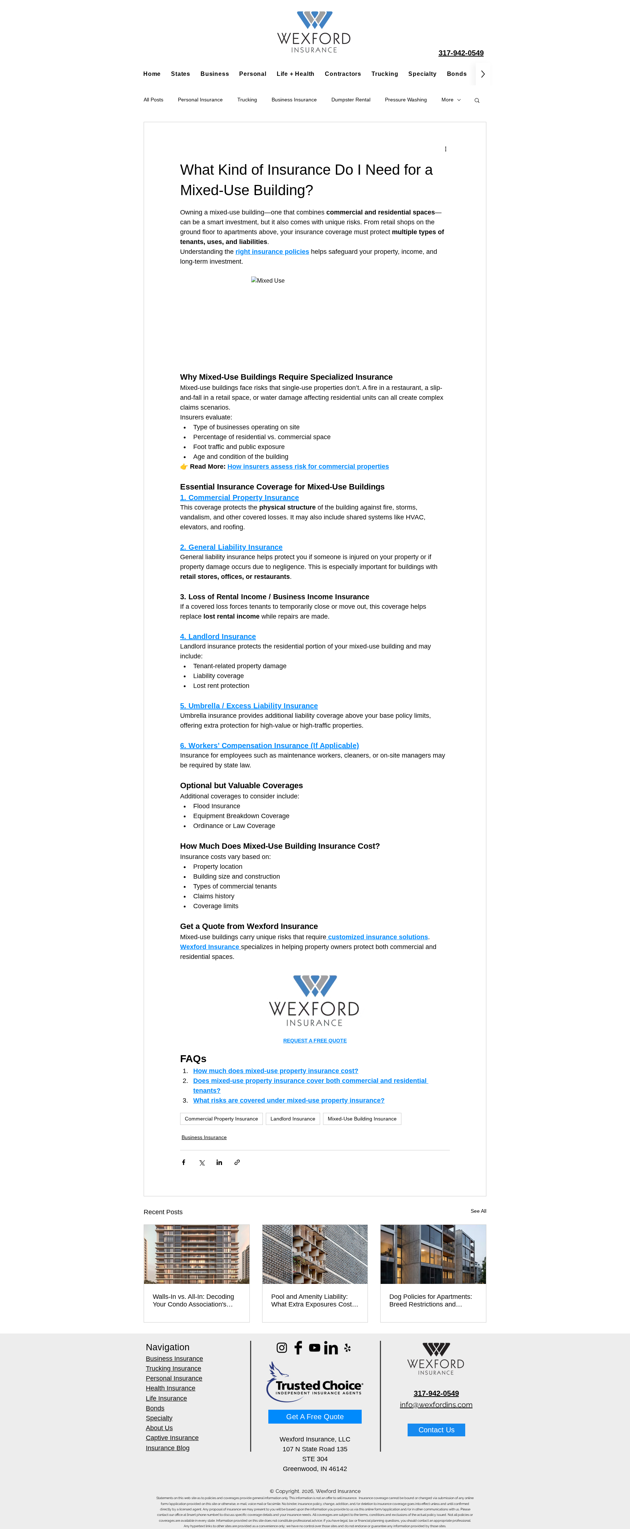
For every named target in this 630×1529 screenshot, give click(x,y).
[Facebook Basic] (298, 1348)
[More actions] (445, 148)
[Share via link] (237, 1162)
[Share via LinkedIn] (219, 1162)
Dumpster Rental (350, 99)
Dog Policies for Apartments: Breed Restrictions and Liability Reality (430, 1300)
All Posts (153, 99)
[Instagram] (282, 1348)
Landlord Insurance (293, 1119)
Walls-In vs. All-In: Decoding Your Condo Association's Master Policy (193, 1300)
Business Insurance (294, 99)
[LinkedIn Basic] (331, 1348)
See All (478, 1211)
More (448, 99)
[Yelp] (347, 1348)
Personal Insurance (200, 99)
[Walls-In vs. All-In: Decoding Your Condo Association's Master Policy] (196, 1254)
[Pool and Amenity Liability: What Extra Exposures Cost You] (315, 1254)
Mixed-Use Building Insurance (362, 1119)
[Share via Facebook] (183, 1162)
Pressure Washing (406, 99)
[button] (477, 100)
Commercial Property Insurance (221, 1119)
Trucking (247, 99)
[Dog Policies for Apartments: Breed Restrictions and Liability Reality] (433, 1254)
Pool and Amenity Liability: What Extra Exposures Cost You (311, 1300)
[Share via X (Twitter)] (201, 1162)
